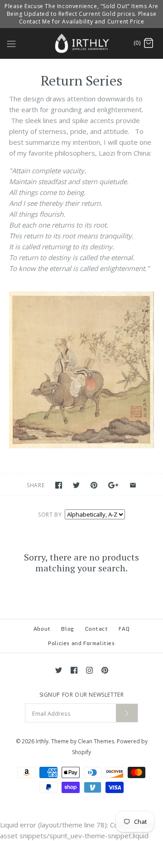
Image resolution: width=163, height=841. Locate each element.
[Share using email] (132, 485)
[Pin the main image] (94, 485)
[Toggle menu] (11, 43)
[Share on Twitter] (76, 485)
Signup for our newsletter (81, 694)
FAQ (124, 628)
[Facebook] (74, 670)
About (42, 628)
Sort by (50, 514)
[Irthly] (81, 43)
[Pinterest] (104, 670)
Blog (67, 628)
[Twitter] (58, 670)
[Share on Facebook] (58, 485)
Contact (96, 628)
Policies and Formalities (81, 643)
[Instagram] (89, 670)
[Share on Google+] (113, 485)
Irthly (42, 741)
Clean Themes (96, 741)
